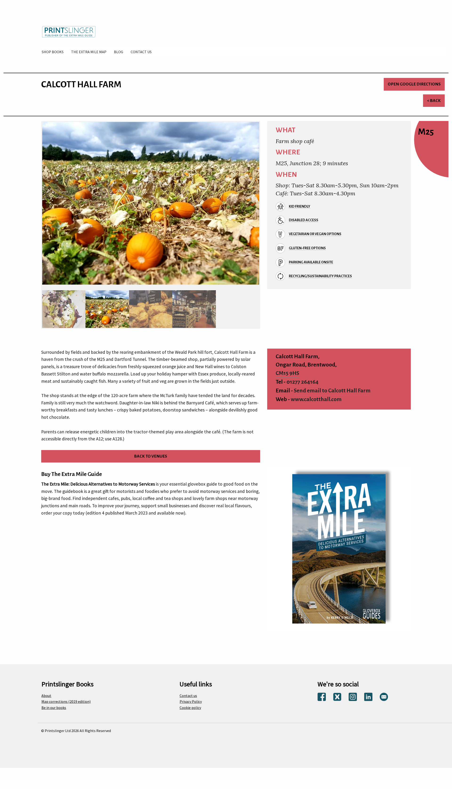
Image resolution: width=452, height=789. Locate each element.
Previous (36, 207)
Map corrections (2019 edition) (66, 697)
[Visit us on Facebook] (322, 692)
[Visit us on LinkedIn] (368, 692)
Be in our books (53, 703)
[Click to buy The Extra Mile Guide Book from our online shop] (339, 543)
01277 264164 (303, 378)
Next (265, 207)
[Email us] (384, 692)
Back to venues (150, 452)
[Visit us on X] (337, 692)
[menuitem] (52, 51)
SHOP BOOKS (53, 51)
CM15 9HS (287, 369)
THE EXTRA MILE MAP (88, 51)
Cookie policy (190, 703)
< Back (434, 100)
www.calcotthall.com (316, 395)
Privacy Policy (191, 697)
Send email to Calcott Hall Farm (332, 386)
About (46, 691)
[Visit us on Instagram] (353, 692)
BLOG (118, 51)
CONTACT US (141, 51)
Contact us (188, 691)
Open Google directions (414, 84)
